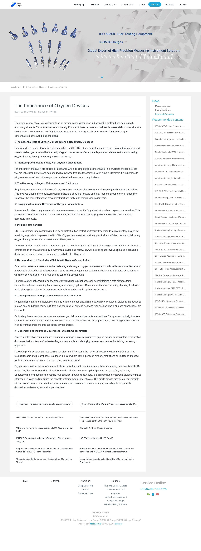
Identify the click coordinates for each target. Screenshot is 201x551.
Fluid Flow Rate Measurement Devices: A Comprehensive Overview (170, 262)
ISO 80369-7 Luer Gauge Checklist (170, 171)
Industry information (57, 87)
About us (85, 481)
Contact (85, 489)
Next (110, 404)
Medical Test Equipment (115, 497)
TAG (25, 481)
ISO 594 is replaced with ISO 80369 (170, 197)
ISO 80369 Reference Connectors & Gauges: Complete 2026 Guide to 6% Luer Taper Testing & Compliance (170, 314)
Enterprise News (163, 110)
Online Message (85, 493)
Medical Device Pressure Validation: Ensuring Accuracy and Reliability (170, 249)
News (41, 87)
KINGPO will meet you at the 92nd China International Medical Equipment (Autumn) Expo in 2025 (170, 133)
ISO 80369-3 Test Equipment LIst (170, 223)
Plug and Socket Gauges (115, 486)
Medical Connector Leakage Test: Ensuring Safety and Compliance (170, 275)
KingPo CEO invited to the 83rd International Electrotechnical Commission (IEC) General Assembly (170, 204)
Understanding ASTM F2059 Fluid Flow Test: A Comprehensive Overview (170, 236)
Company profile (85, 486)
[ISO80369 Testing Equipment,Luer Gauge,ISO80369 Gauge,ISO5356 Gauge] (18, 4)
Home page (79, 4)
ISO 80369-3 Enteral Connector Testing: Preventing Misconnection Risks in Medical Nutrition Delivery (170, 308)
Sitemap (55, 481)
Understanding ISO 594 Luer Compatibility (170, 295)
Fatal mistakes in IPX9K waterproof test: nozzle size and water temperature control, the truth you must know (170, 152)
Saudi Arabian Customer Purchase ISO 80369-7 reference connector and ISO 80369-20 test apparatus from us (170, 217)
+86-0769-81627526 (153, 489)
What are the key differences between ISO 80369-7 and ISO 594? (170, 165)
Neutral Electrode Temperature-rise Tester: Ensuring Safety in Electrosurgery (170, 158)
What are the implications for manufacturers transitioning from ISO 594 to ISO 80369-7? (170, 178)
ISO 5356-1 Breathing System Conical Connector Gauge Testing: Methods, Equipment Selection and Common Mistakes (170, 301)
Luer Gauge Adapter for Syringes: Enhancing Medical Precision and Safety (170, 256)
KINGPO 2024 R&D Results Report (170, 191)
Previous (44, 404)
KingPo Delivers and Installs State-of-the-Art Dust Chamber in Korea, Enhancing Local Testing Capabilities (170, 145)
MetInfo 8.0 (95, 524)
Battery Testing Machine (115, 504)
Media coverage (162, 106)
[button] (10, 45)
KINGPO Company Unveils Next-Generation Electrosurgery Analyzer (170, 184)
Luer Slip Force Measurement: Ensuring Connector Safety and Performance (170, 269)
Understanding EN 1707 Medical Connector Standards (170, 282)
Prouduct (115, 481)
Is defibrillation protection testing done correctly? (170, 139)
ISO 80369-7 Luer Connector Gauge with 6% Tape (170, 126)
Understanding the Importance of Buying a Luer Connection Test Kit (170, 230)
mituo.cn (119, 524)
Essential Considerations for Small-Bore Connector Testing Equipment (170, 243)
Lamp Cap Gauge (115, 500)
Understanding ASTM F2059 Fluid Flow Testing (170, 288)
